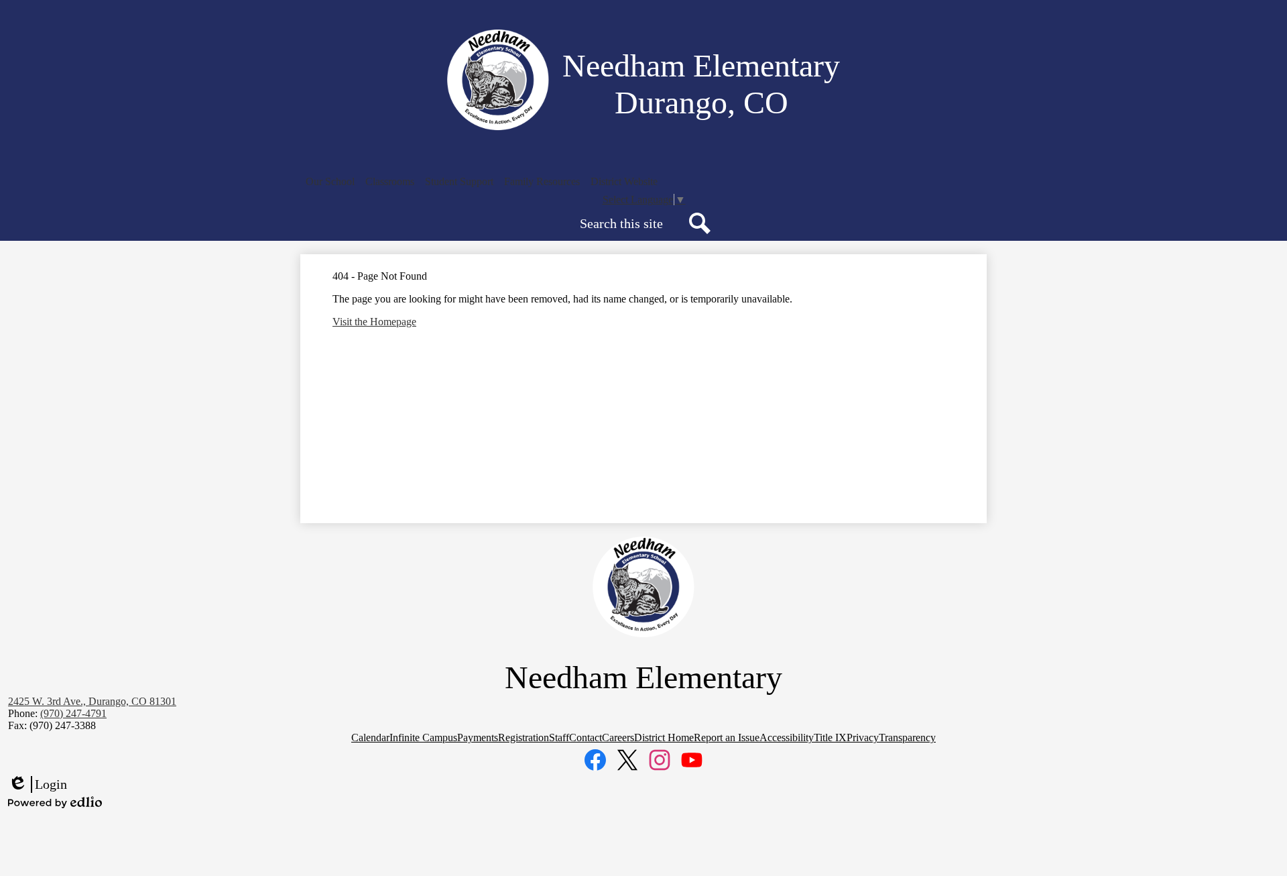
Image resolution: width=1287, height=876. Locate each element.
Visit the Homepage (374, 321)
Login (37, 785)
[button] (330, 181)
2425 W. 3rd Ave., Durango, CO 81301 (92, 701)
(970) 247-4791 (73, 713)
